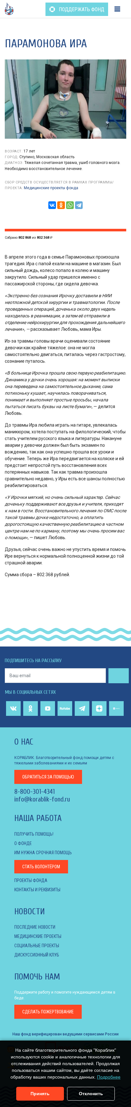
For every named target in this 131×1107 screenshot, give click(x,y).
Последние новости (34, 927)
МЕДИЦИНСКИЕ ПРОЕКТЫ (37, 936)
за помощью (48, 776)
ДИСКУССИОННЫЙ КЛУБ (36, 954)
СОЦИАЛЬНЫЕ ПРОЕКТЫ (36, 945)
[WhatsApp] (70, 205)
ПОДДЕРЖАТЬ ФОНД (81, 9)
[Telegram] (79, 205)
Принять (40, 1093)
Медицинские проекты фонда (51, 188)
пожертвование (48, 1011)
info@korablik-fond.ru (42, 799)
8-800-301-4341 (34, 791)
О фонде (23, 843)
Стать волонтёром (41, 866)
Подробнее (109, 1077)
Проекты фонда (30, 880)
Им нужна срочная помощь (43, 852)
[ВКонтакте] (52, 205)
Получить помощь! (33, 834)
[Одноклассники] (61, 205)
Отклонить (91, 1093)
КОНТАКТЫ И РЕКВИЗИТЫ (37, 889)
